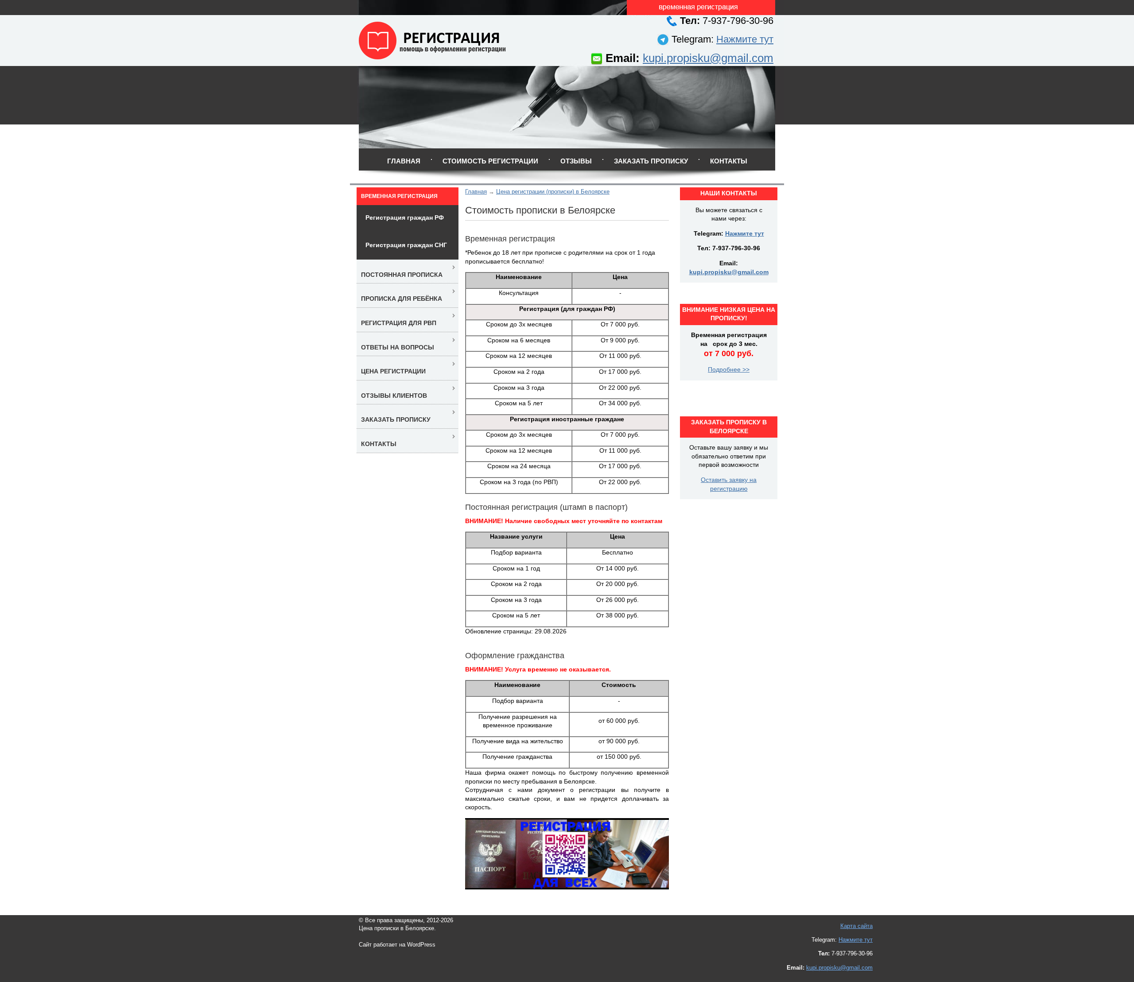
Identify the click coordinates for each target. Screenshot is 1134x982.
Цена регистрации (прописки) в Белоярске (553, 191)
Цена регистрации (393, 371)
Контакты (728, 161)
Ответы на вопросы (397, 347)
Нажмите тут (744, 39)
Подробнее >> (729, 369)
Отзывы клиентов (394, 395)
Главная (403, 161)
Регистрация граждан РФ (404, 217)
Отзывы (576, 161)
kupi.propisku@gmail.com (708, 58)
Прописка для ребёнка (401, 298)
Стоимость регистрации (490, 161)
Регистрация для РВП (398, 322)
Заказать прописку (651, 161)
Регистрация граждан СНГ (406, 244)
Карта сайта (856, 926)
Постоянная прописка (402, 274)
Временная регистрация (399, 196)
